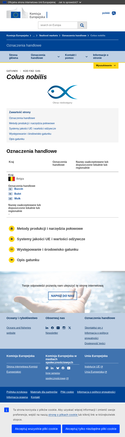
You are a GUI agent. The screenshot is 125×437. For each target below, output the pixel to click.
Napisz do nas (62, 295)
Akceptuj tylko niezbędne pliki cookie (90, 428)
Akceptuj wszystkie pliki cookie (36, 428)
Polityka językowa (17, 392)
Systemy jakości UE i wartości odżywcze (32, 128)
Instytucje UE (92, 366)
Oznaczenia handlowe (74, 35)
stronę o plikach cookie (63, 414)
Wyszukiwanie (82, 25)
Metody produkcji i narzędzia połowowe (32, 123)
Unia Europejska (94, 371)
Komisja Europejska (18, 35)
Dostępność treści (95, 343)
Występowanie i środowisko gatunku (30, 133)
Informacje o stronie (100, 56)
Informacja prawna (17, 397)
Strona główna (13, 56)
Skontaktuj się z (94, 327)
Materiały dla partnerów (43, 392)
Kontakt (35, 397)
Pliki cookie (67, 392)
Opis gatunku (16, 139)
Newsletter (52, 333)
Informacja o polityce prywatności (96, 392)
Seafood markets (48, 35)
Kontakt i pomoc (70, 56)
